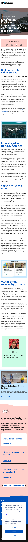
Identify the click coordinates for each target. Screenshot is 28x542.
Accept (14, 531)
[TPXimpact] (7, 3)
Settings (14, 527)
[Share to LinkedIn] (21, 45)
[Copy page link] (7, 45)
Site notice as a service (12, 438)
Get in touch (4, 501)
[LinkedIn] (2, 520)
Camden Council (10, 98)
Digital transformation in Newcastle (13, 453)
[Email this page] (12, 45)
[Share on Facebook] (16, 45)
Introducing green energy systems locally (14, 470)
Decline (14, 535)
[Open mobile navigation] (26, 3)
